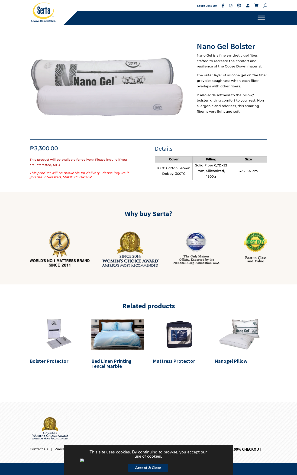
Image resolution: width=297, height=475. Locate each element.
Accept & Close (148, 467)
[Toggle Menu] (261, 18)
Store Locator (207, 5)
